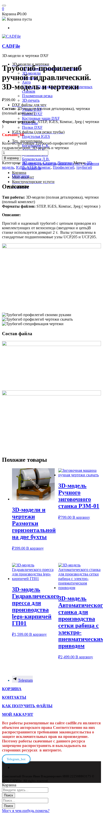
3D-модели (31, 163)
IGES (20, 167)
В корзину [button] (35, 548)
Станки (49, 163)
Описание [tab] (20, 176)
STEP (31, 167)
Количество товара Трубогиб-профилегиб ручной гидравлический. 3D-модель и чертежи (44, 145)
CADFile (11, 46)
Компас (44, 167)
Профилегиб (63, 167)
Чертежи (65, 163)
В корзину (11, 158)
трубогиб (84, 167)
